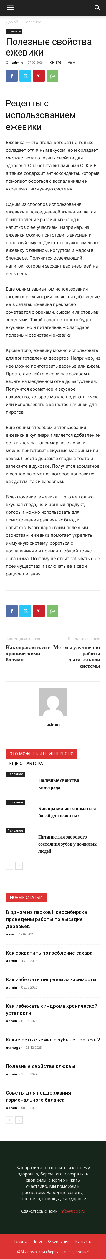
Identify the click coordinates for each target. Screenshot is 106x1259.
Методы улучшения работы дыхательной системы (76, 656)
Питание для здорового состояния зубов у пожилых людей (67, 844)
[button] (98, 8)
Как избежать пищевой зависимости (51, 979)
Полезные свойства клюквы (40, 1066)
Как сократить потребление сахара (49, 953)
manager (14, 1047)
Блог (38, 1241)
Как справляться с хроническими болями (28, 653)
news (10, 934)
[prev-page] (9, 866)
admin (17, 62)
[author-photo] (53, 716)
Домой (12, 22)
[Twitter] (25, 76)
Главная (21, 1241)
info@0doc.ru (72, 1211)
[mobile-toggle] (10, 8)
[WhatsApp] (52, 76)
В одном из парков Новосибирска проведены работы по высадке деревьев (46, 919)
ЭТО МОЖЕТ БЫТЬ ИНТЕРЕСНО (41, 753)
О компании (59, 1241)
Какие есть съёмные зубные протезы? (53, 1040)
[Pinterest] (39, 76)
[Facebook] (12, 76)
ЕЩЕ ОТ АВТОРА (26, 763)
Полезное (32, 22)
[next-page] (19, 866)
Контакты (83, 1241)
